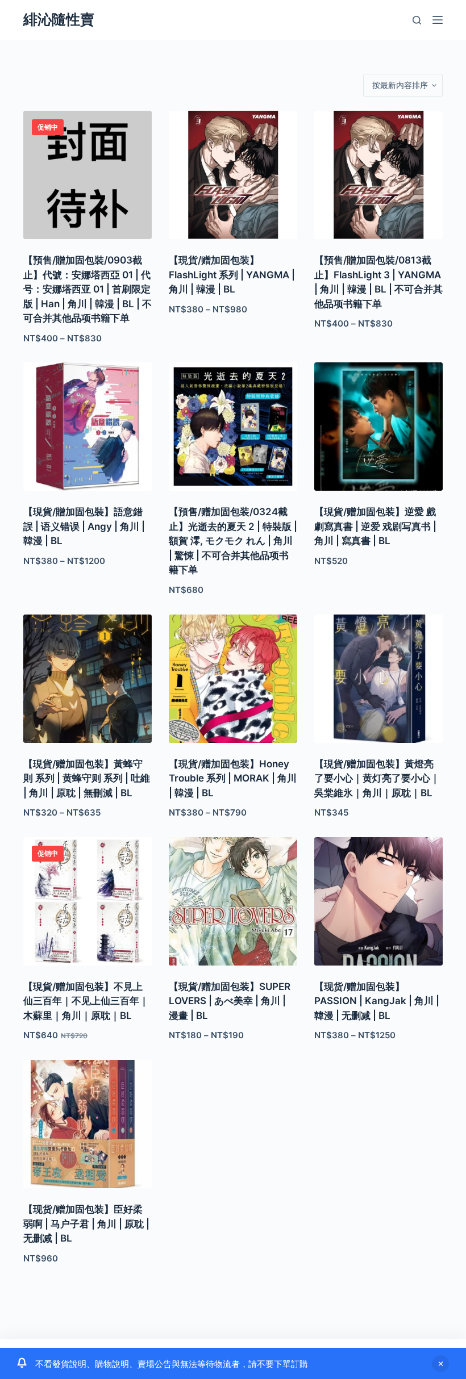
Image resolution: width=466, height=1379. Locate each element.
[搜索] (417, 20)
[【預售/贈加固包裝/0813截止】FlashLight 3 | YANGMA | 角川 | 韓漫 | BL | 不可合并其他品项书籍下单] (378, 175)
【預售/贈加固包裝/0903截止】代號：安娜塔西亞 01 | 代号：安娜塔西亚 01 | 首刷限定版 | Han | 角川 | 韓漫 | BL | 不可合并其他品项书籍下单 (87, 289)
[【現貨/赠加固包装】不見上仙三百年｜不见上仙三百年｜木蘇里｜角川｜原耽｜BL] (87, 901)
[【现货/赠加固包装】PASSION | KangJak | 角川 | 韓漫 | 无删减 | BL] (378, 901)
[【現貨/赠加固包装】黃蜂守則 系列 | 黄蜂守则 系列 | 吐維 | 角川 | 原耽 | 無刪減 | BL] (87, 679)
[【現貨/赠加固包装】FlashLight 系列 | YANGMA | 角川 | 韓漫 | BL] (233, 175)
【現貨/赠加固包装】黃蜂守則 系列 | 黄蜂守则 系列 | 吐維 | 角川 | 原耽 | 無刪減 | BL (86, 778)
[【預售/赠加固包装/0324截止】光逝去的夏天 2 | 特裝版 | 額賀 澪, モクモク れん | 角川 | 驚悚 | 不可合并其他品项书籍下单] (233, 426)
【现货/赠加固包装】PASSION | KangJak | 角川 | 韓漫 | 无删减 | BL (376, 1001)
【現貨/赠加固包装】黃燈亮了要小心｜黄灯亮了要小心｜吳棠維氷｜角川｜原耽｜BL (377, 778)
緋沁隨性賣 (58, 19)
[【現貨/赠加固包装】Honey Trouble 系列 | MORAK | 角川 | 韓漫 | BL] (233, 679)
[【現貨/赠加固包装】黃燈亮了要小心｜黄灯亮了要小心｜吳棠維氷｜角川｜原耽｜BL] (378, 679)
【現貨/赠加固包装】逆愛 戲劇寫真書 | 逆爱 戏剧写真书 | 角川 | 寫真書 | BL (375, 526)
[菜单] (437, 20)
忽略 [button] (440, 1363)
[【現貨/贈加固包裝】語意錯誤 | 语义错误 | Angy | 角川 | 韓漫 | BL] (87, 426)
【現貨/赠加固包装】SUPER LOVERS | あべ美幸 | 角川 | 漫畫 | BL (229, 1001)
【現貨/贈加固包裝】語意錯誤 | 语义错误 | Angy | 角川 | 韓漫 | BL (84, 526)
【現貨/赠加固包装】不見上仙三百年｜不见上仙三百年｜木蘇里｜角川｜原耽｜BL (86, 1001)
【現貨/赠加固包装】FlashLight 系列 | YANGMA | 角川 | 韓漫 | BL (232, 274)
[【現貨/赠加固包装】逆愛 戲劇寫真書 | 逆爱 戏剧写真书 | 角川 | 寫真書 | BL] (378, 426)
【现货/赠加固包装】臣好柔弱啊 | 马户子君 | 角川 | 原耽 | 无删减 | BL (86, 1224)
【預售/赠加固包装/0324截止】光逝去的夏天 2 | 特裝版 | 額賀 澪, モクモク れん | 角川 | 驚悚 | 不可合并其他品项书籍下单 (233, 540)
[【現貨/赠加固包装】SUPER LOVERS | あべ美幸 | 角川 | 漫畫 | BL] (233, 901)
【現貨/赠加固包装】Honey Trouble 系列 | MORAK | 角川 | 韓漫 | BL (233, 778)
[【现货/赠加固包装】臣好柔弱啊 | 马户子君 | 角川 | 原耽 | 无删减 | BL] (87, 1124)
